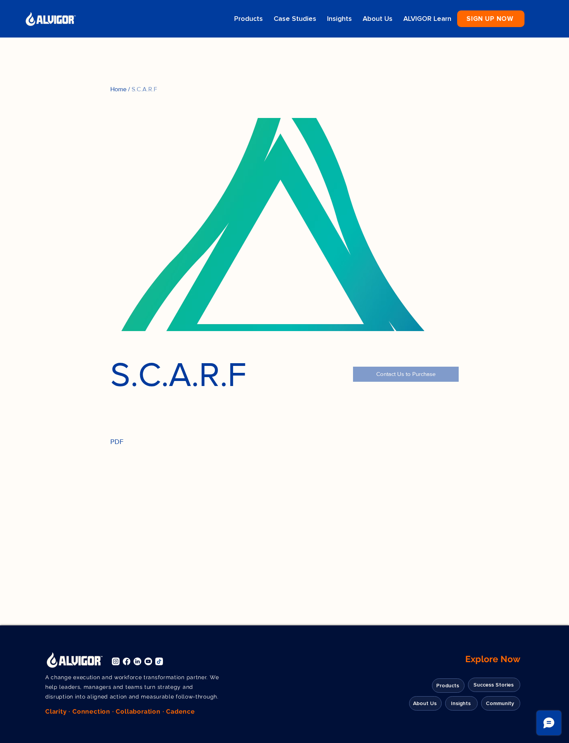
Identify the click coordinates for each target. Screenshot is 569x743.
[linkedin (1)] (137, 661)
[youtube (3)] (148, 661)
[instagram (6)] (116, 661)
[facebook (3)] (126, 661)
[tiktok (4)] (159, 661)
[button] (490, 18)
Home (118, 89)
